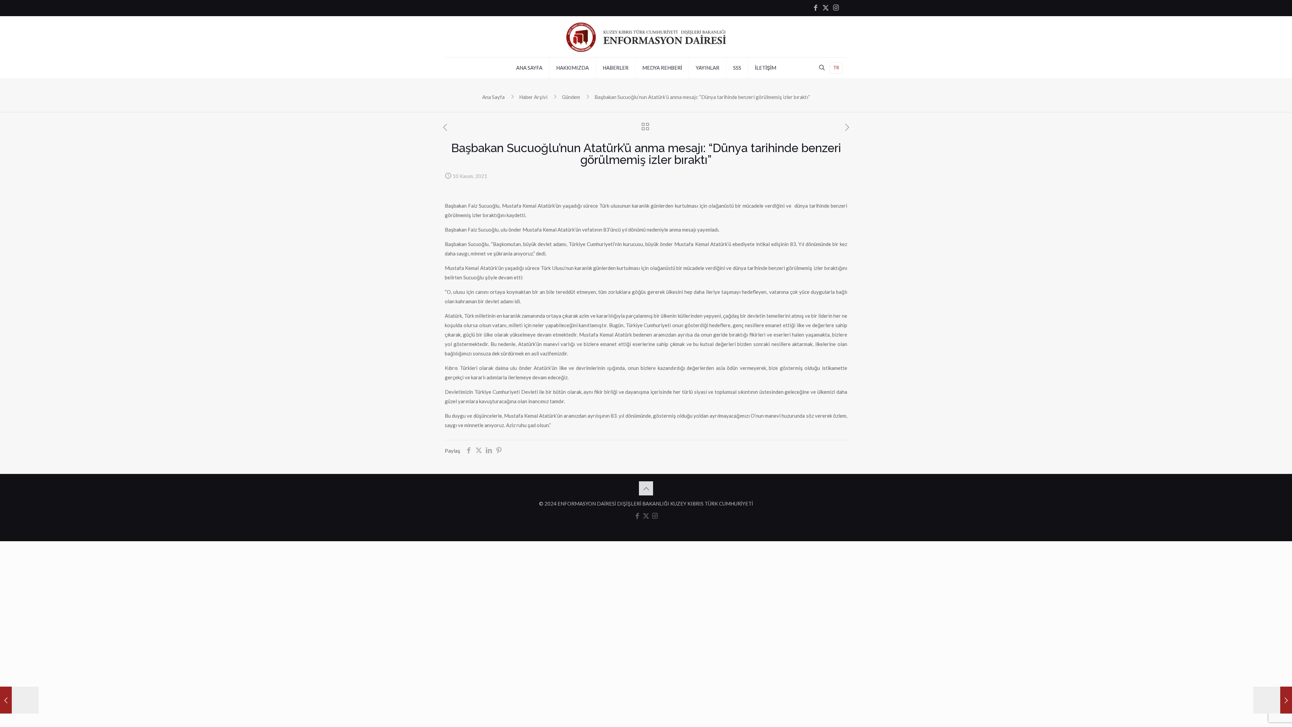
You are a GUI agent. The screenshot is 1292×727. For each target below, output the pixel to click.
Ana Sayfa (493, 97)
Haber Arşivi (533, 97)
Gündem (571, 97)
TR (836, 67)
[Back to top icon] (646, 488)
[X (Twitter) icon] (825, 8)
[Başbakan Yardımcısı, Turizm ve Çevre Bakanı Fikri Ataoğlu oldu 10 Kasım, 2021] (19, 700)
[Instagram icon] (835, 8)
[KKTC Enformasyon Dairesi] (646, 36)
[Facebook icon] (815, 8)
